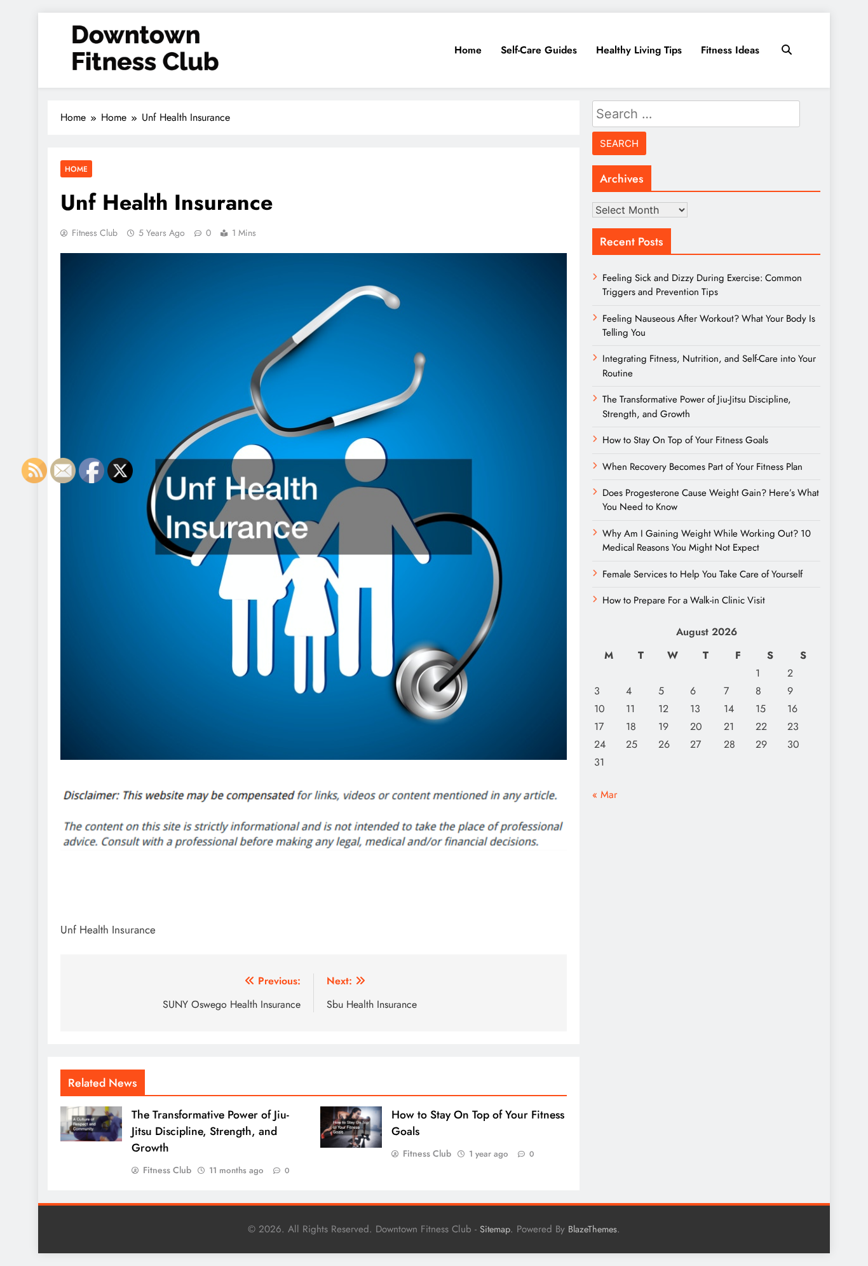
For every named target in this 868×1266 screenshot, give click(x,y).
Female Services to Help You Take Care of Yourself (702, 574)
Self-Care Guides (539, 50)
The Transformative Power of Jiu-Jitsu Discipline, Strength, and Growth (210, 1131)
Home (468, 50)
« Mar (604, 794)
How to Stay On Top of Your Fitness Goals (685, 440)
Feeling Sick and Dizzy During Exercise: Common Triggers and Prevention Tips (702, 285)
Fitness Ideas (730, 50)
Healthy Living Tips (639, 50)
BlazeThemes (592, 1229)
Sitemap (495, 1229)
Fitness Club (95, 232)
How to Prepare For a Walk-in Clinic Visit (683, 600)
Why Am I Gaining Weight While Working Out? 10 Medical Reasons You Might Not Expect (706, 540)
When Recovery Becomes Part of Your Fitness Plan (702, 467)
